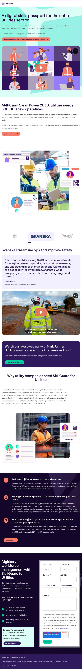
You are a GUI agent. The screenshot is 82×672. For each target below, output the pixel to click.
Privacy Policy (64, 635)
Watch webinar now (13, 369)
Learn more (9, 547)
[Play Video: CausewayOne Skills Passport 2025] (41, 68)
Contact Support (10, 650)
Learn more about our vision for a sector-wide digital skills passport (24, 39)
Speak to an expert (9, 134)
